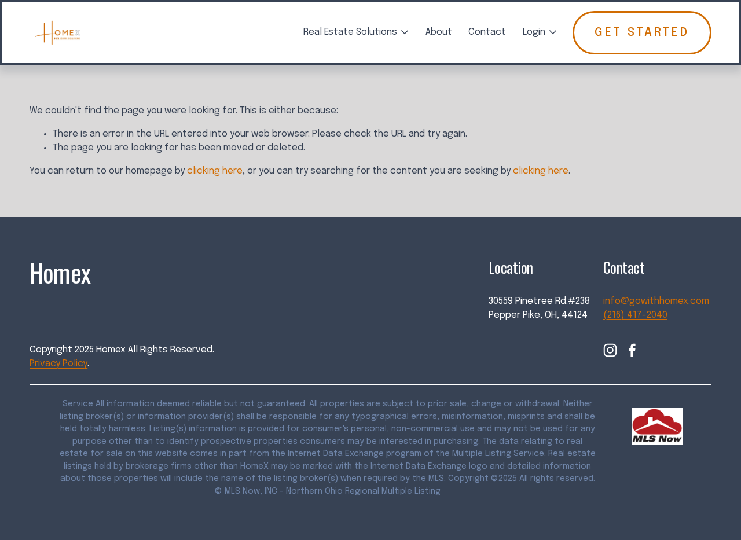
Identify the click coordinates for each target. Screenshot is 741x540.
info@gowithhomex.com (656, 301)
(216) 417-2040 (635, 315)
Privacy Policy (58, 364)
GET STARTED (642, 33)
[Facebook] (632, 350)
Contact (487, 32)
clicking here (215, 171)
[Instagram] (610, 350)
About (438, 32)
